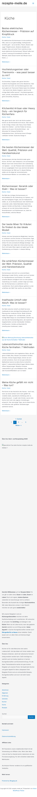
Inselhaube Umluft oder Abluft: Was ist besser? (14, 301)
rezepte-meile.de (14, 3)
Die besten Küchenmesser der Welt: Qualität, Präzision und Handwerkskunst (18, 150)
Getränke (5, 699)
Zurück (18, 419)
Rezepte (4, 707)
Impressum (5, 730)
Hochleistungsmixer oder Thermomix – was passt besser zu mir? (18, 72)
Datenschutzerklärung (8, 736)
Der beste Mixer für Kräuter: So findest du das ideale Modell (17, 227)
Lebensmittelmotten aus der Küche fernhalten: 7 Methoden (18, 346)
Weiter (18, 425)
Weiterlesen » (6, 62)
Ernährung (5, 696)
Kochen (4, 701)
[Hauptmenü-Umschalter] (33, 3)
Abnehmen (5, 690)
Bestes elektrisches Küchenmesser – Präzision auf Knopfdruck (18, 31)
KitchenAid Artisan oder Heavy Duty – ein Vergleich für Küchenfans (18, 111)
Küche (4, 37)
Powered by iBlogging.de (9, 781)
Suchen (4, 714)
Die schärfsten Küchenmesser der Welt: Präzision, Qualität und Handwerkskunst (18, 264)
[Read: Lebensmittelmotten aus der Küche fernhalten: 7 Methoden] (18, 338)
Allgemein (5, 693)
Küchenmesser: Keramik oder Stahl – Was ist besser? (17, 187)
